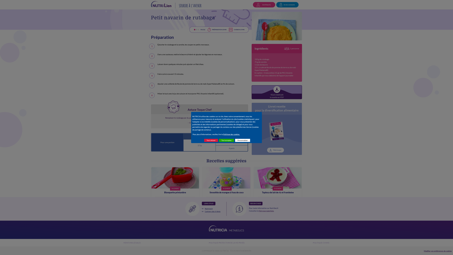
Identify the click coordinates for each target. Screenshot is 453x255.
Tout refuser (211, 140)
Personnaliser (242, 140)
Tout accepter (226, 140)
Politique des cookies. (231, 134)
